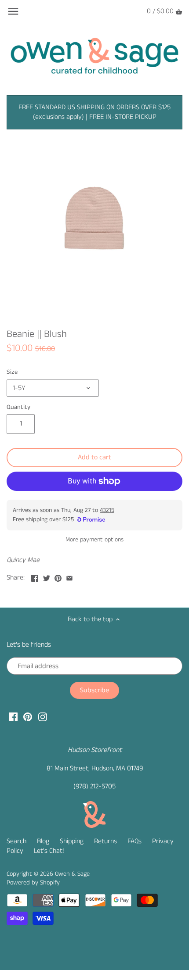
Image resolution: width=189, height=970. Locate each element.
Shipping (72, 841)
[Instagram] (42, 717)
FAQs (134, 841)
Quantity (18, 407)
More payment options (94, 540)
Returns (105, 841)
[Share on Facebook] (34, 577)
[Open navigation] (13, 11)
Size (12, 372)
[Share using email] (69, 577)
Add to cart (94, 457)
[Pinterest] (27, 717)
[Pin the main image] (58, 577)
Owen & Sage (72, 874)
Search (16, 841)
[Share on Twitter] (46, 577)
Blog (43, 841)
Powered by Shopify (33, 882)
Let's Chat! (49, 851)
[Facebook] (13, 717)
